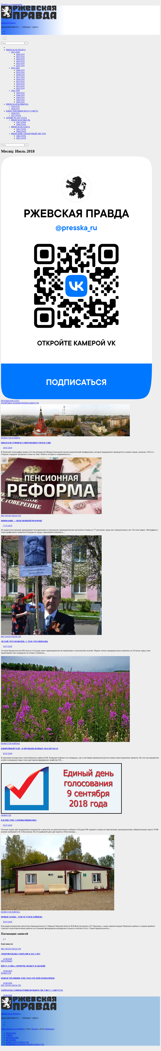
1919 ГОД (15, 106)
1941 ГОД (20, 102)
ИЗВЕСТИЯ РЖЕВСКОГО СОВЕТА (22, 111)
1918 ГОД (15, 109)
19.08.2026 (7, 971)
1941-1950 (15, 91)
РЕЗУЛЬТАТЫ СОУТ (10, 401)
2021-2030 (15, 52)
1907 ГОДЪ (21, 122)
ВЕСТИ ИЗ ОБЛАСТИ (11, 516)
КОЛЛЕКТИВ (12, 1038)
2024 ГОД (20, 59)
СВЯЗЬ (9, 1035)
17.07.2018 (7, 526)
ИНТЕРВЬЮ (6, 961)
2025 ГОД (20, 57)
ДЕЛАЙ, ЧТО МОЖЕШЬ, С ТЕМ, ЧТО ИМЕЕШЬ (24, 641)
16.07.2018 (7, 646)
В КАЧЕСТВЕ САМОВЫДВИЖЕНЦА (19, 820)
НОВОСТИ (6, 438)
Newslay (34, 1029)
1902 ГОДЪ (21, 136)
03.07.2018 (7, 922)
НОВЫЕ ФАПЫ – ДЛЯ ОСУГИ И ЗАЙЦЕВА (21, 917)
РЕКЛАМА (11, 1033)
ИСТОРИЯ (11, 1040)
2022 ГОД (20, 63)
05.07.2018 (7, 753)
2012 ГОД (20, 88)
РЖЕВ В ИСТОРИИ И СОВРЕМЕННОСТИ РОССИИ (26, 443)
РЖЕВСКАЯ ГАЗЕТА (20, 127)
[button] (2, 41)
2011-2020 (15, 68)
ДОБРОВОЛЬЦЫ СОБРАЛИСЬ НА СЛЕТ (20, 954)
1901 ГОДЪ (21, 138)
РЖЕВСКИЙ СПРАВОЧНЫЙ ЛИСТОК (28, 134)
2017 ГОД (20, 77)
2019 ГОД (20, 72)
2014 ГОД (20, 84)
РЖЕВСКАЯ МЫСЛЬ (20, 120)
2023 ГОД (20, 61)
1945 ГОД (20, 93)
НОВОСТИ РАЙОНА (10, 743)
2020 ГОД (20, 70)
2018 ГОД (20, 75)
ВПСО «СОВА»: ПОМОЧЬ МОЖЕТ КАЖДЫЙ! (23, 966)
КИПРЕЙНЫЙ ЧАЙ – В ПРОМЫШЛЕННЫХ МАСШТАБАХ (29, 748)
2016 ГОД (20, 79)
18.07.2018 (7, 448)
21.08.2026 (7, 959)
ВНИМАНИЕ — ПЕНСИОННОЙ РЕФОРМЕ (21, 521)
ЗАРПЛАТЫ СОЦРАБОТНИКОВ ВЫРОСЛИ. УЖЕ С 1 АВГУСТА (32, 990)
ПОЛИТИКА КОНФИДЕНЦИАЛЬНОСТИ (20, 403)
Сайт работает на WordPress (13, 1029)
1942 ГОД (20, 100)
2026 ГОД (20, 54)
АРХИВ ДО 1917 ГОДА (16, 118)
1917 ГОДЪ (16, 115)
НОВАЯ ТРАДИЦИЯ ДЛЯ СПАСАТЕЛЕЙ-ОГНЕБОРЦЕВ (28, 978)
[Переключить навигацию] (4, 38)
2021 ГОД (20, 66)
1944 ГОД (20, 95)
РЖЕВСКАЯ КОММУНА (17, 104)
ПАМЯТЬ (16, 438)
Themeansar (49, 1029)
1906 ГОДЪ (21, 124)
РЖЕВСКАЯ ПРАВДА (8, 23)
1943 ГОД (20, 97)
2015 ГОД (20, 81)
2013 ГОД (20, 86)
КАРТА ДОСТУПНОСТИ (17, 1042)
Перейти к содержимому (11, 4)
